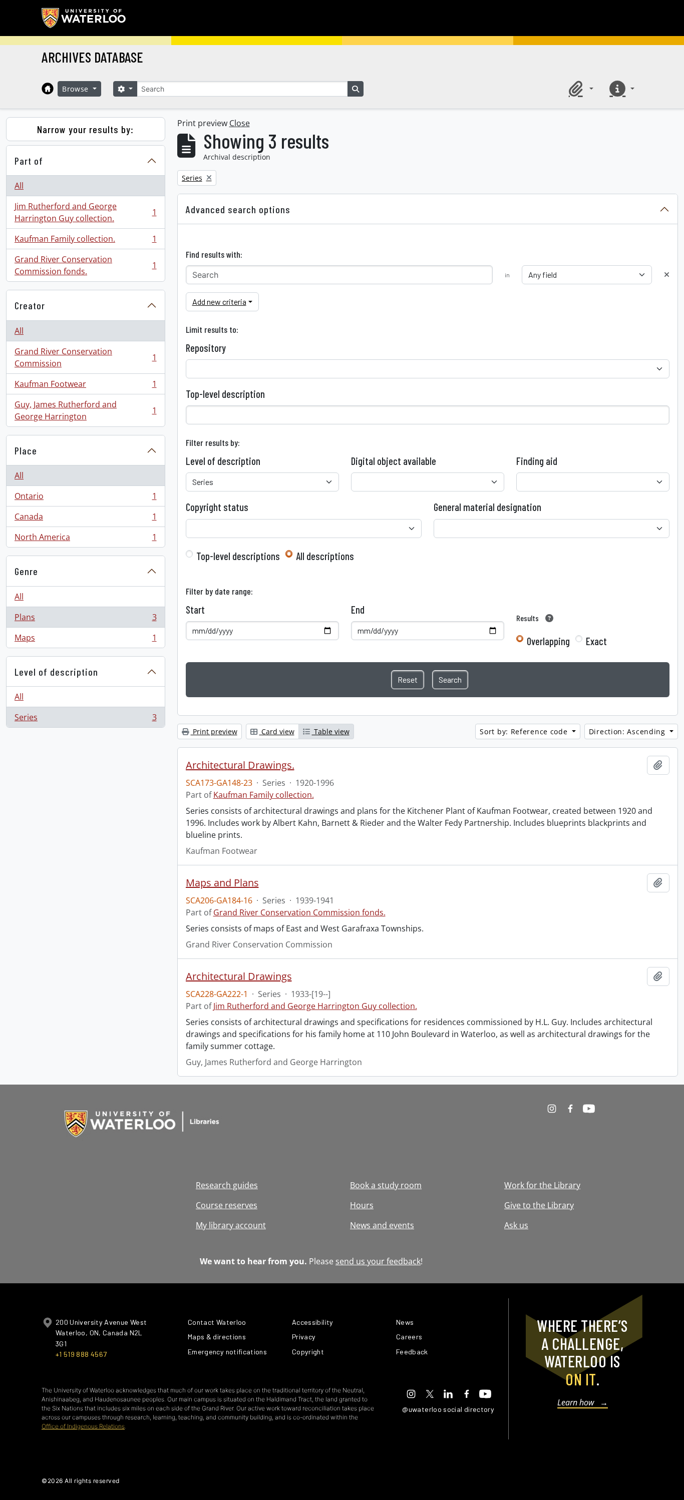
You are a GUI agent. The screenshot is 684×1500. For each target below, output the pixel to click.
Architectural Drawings (239, 976)
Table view (331, 731)
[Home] (48, 89)
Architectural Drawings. (240, 765)
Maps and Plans (222, 883)
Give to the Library (539, 1205)
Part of (29, 161)
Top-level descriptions (238, 556)
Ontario (85, 498)
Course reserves (226, 1205)
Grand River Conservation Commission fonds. (85, 265)
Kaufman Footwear (85, 386)
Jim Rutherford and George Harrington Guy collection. (85, 212)
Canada (85, 519)
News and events (382, 1225)
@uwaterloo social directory (448, 1409)
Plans (85, 620)
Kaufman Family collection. (85, 241)
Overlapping (548, 641)
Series (85, 719)
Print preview (214, 731)
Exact (596, 641)
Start (195, 610)
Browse (76, 89)
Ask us (516, 1225)
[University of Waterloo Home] (84, 18)
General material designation (487, 507)
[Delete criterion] (666, 274)
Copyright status (217, 507)
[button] (579, 89)
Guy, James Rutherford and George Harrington (85, 410)
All (19, 185)
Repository (206, 348)
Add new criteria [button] (219, 301)
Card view (276, 731)
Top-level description (225, 394)
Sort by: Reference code (525, 731)
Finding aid (536, 461)
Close (239, 123)
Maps (85, 640)
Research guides (227, 1185)
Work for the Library (542, 1185)
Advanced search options (238, 209)
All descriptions (325, 556)
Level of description (56, 672)
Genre (26, 571)
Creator (30, 305)
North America (85, 539)
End (358, 610)
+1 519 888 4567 (81, 1354)
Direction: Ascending (628, 731)
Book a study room (386, 1185)
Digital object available (393, 461)
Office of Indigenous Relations (83, 1426)
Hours (362, 1205)
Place (26, 450)
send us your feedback (378, 1261)
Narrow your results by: (85, 129)
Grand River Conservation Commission (85, 357)
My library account (231, 1225)
